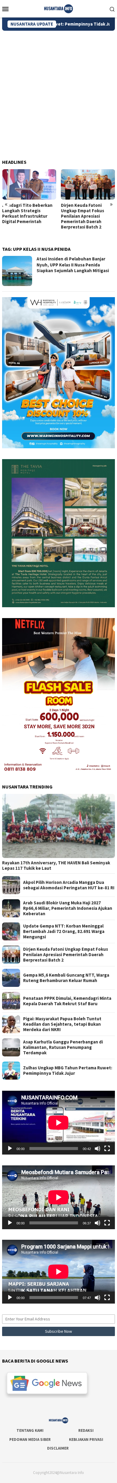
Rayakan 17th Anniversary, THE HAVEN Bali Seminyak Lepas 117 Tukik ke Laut (56, 865)
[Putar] (10, 1149)
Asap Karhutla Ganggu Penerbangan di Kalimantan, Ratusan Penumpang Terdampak (63, 1047)
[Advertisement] (58, 92)
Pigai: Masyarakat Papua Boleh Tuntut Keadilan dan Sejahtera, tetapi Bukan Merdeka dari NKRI (62, 1024)
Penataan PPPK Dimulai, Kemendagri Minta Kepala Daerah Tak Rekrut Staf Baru (67, 1001)
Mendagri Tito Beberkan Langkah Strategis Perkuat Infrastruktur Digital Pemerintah (27, 213)
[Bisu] (97, 1149)
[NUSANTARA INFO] (58, 8)
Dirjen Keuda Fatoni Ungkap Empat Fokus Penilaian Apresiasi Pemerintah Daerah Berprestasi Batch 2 (82, 216)
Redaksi (86, 1430)
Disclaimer (58, 1448)
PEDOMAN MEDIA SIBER (30, 1439)
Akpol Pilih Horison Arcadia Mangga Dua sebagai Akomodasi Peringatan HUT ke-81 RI (68, 885)
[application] (58, 1123)
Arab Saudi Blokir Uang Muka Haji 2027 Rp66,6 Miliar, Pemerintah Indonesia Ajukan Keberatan (67, 908)
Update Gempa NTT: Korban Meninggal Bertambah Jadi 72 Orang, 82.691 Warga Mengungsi (63, 931)
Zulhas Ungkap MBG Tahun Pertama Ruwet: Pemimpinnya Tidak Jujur (67, 1070)
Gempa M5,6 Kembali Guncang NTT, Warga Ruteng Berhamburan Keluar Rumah (66, 977)
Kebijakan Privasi (86, 1439)
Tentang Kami (30, 1430)
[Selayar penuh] (107, 1149)
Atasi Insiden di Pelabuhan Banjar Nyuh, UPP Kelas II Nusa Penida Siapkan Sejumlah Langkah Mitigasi (73, 264)
